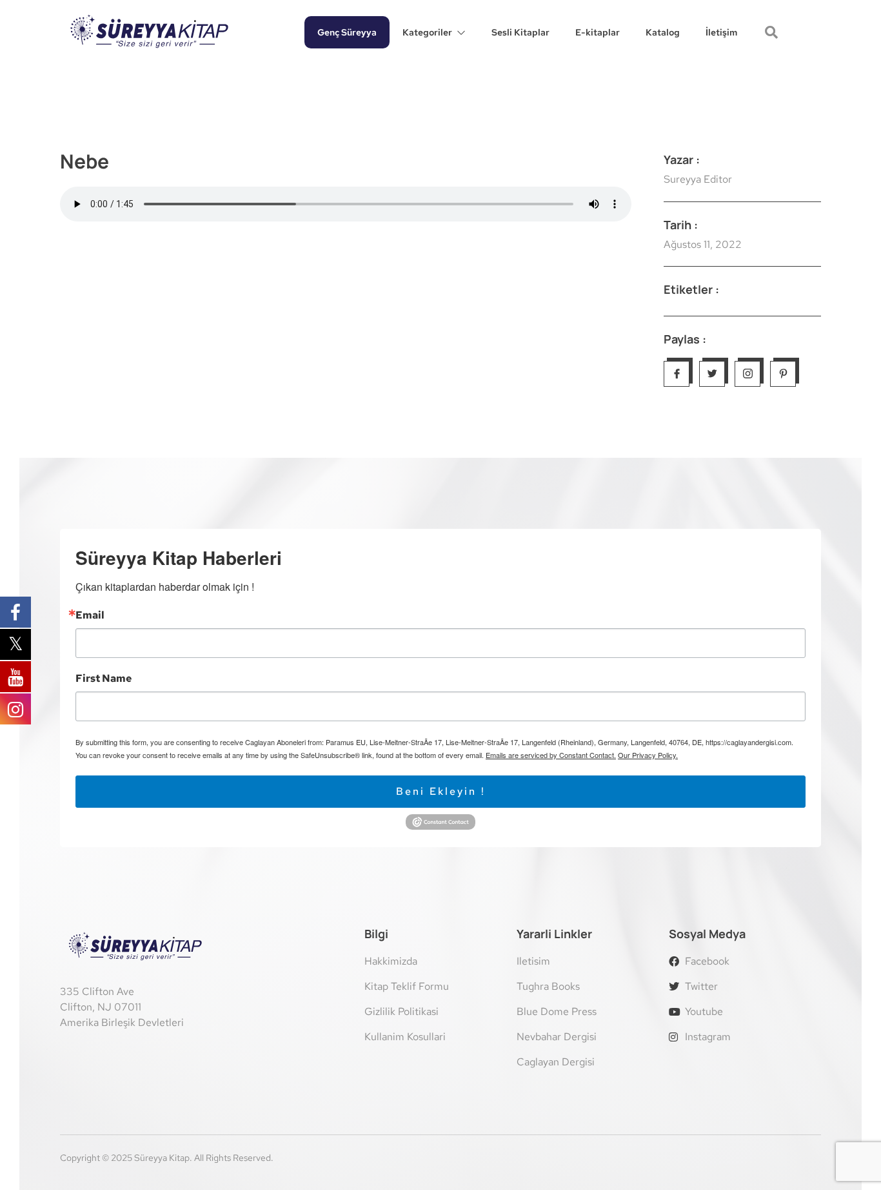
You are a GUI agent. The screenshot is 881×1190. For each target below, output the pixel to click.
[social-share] (676, 374)
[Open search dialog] (773, 33)
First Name (103, 678)
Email (89, 615)
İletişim (721, 32)
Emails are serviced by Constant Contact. (551, 755)
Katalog (663, 32)
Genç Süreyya (347, 32)
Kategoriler (427, 32)
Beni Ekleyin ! (441, 791)
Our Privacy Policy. (648, 755)
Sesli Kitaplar (520, 32)
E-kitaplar (597, 32)
